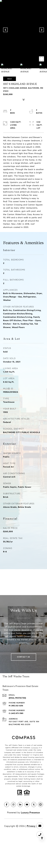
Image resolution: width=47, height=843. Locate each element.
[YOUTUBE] (26, 804)
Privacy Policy (35, 826)
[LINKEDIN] (20, 804)
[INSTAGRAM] (13, 804)
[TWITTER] (33, 804)
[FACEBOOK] (6, 804)
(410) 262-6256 (17, 706)
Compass (34, 747)
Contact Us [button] (23, 657)
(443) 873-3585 (17, 713)
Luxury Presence (30, 812)
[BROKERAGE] (40, 804)
